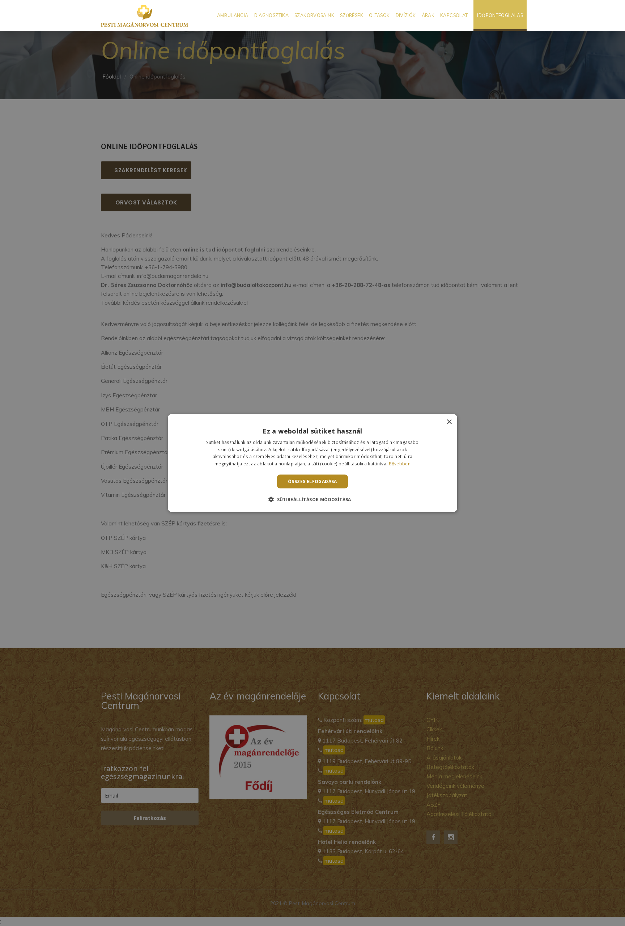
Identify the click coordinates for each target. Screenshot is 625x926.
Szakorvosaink (314, 15)
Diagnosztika (271, 15)
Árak (428, 15)
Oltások (379, 15)
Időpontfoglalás (500, 15)
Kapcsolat (454, 15)
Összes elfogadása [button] (312, 481)
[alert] (312, 463)
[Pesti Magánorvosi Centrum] (144, 15)
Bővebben (400, 464)
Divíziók (406, 15)
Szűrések (351, 15)
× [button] (449, 421)
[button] (312, 499)
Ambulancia (232, 15)
